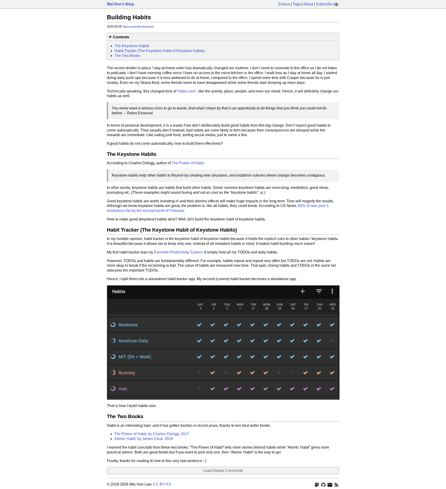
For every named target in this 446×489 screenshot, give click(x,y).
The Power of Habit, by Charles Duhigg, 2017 (151, 434)
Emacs (284, 4)
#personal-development (138, 26)
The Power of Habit (187, 163)
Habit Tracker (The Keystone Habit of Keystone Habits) (160, 51)
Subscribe (324, 4)
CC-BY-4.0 (162, 484)
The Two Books (127, 56)
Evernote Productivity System (178, 252)
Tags (297, 4)
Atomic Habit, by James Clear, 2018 (143, 439)
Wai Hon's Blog (120, 4)
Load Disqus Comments (223, 471)
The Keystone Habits (132, 46)
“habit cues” (187, 91)
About (308, 4)
